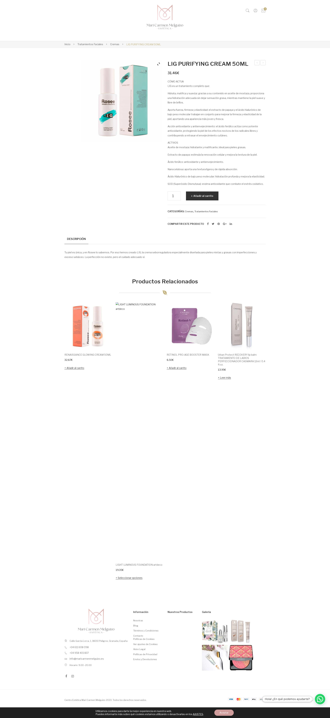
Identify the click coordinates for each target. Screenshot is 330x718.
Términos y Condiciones (145, 630)
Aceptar (224, 712)
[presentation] (57, 441)
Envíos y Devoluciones (145, 659)
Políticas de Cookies (144, 639)
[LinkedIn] (231, 224)
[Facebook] (208, 224)
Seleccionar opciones (130, 577)
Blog (135, 625)
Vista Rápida (105, 342)
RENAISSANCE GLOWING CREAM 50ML (87, 354)
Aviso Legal (139, 649)
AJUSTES (198, 714)
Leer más (225, 377)
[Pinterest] (218, 224)
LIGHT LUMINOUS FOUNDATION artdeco (139, 564)
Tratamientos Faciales (90, 44)
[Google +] (225, 224)
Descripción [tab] (76, 239)
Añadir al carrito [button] (75, 367)
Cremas (114, 44)
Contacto (138, 635)
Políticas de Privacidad (145, 654)
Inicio (67, 44)
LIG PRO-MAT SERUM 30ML (263, 63)
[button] (320, 699)
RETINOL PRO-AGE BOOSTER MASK (188, 354)
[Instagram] (72, 676)
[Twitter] (213, 224)
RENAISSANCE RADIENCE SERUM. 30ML (257, 63)
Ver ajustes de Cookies (145, 644)
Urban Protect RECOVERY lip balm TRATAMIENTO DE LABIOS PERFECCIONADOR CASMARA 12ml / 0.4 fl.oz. (241, 359)
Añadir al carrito (203, 195)
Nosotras (138, 620)
